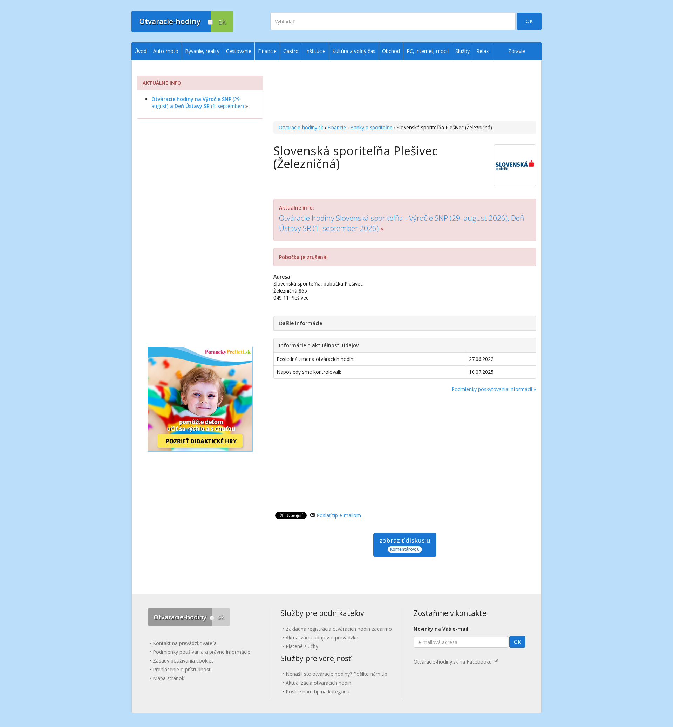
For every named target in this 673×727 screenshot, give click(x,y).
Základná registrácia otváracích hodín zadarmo (339, 628)
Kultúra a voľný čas (353, 51)
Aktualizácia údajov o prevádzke (322, 637)
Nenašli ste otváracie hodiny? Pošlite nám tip (336, 674)
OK (529, 21)
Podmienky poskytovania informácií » (493, 389)
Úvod (141, 51)
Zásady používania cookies (183, 660)
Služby (462, 51)
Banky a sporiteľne (371, 127)
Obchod (391, 51)
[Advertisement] (404, 91)
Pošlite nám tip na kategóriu (317, 691)
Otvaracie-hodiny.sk (301, 127)
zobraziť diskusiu (404, 544)
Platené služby (302, 646)
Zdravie (516, 51)
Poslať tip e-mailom (339, 515)
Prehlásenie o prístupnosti (182, 669)
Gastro (291, 51)
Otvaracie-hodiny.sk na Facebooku (454, 661)
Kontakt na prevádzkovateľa (185, 643)
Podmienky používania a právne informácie (201, 652)
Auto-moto (165, 51)
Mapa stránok (168, 678)
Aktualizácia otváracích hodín (318, 682)
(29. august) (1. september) (197, 102)
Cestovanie (238, 51)
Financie (336, 127)
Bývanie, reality (202, 51)
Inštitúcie (315, 51)
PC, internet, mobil (428, 51)
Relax (482, 51)
